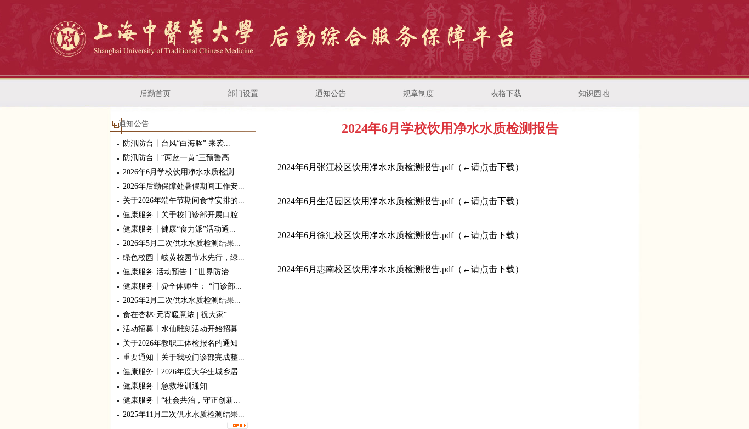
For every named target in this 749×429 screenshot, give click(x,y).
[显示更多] (235, 422)
